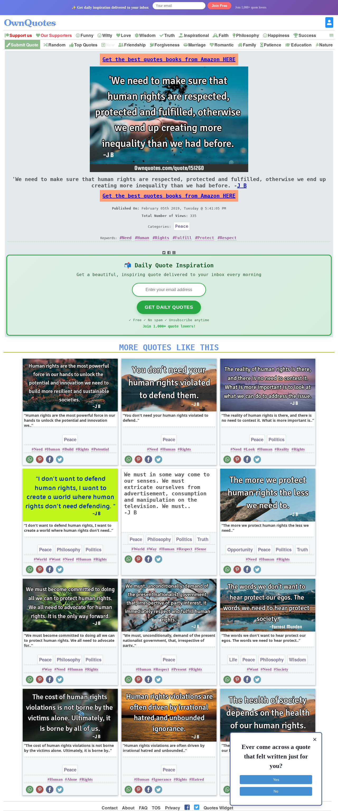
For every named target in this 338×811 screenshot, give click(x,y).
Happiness (278, 35)
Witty (107, 35)
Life (233, 659)
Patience (272, 45)
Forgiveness (167, 45)
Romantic (224, 45)
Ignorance (162, 779)
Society (282, 669)
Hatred (197, 779)
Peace (181, 226)
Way (153, 549)
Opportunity (240, 549)
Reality (283, 449)
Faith (224, 35)
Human (143, 237)
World (41, 559)
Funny (87, 35)
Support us (21, 35)
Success (307, 35)
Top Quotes (85, 45)
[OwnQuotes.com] (33, 18)
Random (56, 45)
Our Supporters (56, 35)
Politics (276, 439)
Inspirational (196, 35)
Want (55, 559)
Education (301, 45)
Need (127, 237)
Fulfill (183, 237)
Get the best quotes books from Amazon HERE (169, 59)
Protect (206, 237)
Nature (326, 45)
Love (126, 35)
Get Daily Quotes (169, 307)
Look (250, 449)
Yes (276, 779)
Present (179, 669)
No (276, 791)
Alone (72, 779)
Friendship (135, 45)
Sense (201, 549)
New (110, 45)
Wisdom (147, 35)
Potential (101, 449)
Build (68, 449)
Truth (169, 35)
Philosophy (247, 35)
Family (249, 45)
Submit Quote (24, 45)
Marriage (197, 45)
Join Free (219, 6)
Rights (162, 237)
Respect (228, 237)
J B (242, 185)
